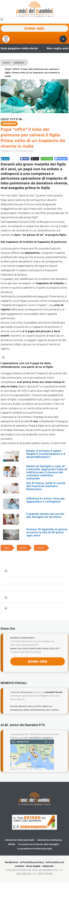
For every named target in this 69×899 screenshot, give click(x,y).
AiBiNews (19, 62)
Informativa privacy (32, 862)
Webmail (48, 866)
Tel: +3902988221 (32, 737)
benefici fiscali (53, 692)
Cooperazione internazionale (34, 848)
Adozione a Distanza (49, 839)
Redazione (11, 862)
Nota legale (33, 866)
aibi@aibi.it (47, 737)
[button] (6, 38)
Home (6, 62)
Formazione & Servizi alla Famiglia (38, 844)
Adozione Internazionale (19, 839)
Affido (11, 844)
